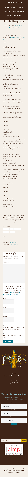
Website (5, 316)
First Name (14, 403)
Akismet (11, 292)
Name (5, 298)
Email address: (14, 417)
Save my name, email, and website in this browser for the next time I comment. (13, 328)
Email (5, 307)
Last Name (14, 410)
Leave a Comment (14, 28)
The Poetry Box (14, 2)
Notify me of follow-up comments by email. (12, 336)
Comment (6, 262)
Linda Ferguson (14, 244)
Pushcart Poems (14, 242)
